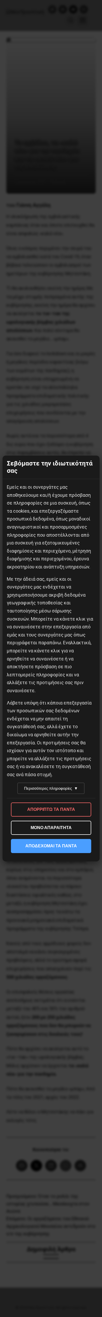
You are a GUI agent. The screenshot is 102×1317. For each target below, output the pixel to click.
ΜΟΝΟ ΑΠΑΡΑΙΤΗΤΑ (51, 827)
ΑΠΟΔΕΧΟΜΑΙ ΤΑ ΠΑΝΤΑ (51, 846)
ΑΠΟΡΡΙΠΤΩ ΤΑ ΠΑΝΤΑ (51, 809)
